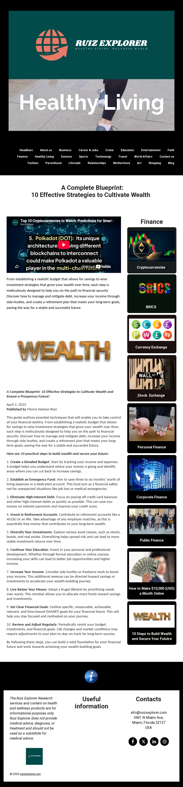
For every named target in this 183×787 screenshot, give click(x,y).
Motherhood (121, 163)
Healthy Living (44, 156)
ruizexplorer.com (30, 774)
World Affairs (143, 156)
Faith (171, 150)
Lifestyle (75, 163)
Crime (109, 150)
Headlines (26, 150)
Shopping (155, 163)
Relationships (97, 163)
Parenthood (53, 163)
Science (66, 156)
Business (65, 150)
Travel (122, 156)
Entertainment (150, 150)
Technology (103, 156)
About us (46, 150)
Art (139, 163)
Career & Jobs (88, 150)
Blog (171, 163)
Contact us (167, 156)
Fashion (33, 163)
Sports (83, 156)
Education (127, 150)
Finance (22, 156)
